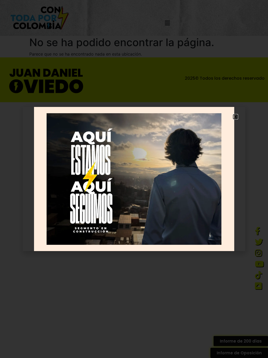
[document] (134, 179)
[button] (235, 117)
